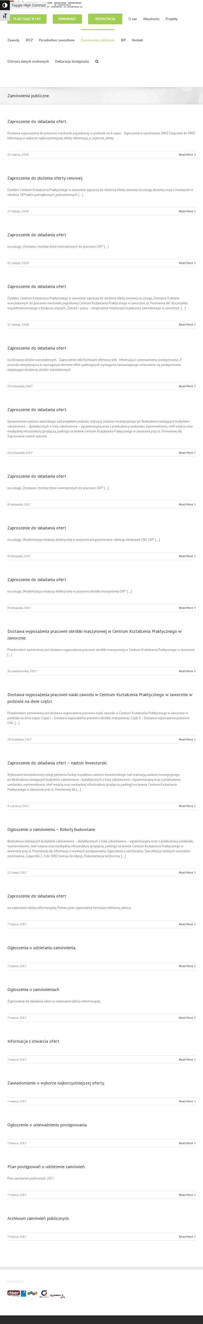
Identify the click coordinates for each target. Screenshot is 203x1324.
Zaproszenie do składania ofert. (37, 121)
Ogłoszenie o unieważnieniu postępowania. (47, 1125)
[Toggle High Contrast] (5, 5)
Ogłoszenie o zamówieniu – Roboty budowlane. (51, 829)
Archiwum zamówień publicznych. (38, 1218)
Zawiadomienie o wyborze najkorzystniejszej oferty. (55, 1083)
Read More (186, 154)
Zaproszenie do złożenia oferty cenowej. (45, 178)
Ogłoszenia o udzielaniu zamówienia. (41, 947)
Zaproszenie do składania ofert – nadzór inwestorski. (57, 763)
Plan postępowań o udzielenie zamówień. (46, 1166)
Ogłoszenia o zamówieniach (33, 989)
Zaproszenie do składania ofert (36, 234)
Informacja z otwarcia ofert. (33, 1041)
